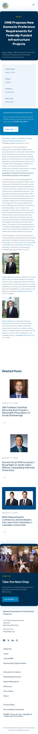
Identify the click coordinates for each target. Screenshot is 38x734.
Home (4, 52)
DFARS (7, 245)
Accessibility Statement (13, 709)
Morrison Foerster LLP (18, 141)
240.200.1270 (8, 629)
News (10, 52)
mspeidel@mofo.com (22, 335)
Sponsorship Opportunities (14, 663)
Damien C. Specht (10, 138)
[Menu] (33, 4)
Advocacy (7, 686)
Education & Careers (12, 672)
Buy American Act (26, 245)
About (6, 696)
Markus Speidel (7, 321)
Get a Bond (8, 691)
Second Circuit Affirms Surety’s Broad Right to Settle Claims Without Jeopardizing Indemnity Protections (18, 466)
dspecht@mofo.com (25, 291)
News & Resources (11, 681)
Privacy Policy (9, 704)
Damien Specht (7, 277)
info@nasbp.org (8, 631)
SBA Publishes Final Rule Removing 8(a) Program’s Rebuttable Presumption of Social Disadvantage (16, 411)
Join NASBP (8, 658)
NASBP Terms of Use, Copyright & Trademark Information (17, 715)
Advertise (7, 649)
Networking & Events (12, 677)
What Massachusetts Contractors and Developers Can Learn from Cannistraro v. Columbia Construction (17, 521)
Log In (6, 653)
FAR (34, 242)
